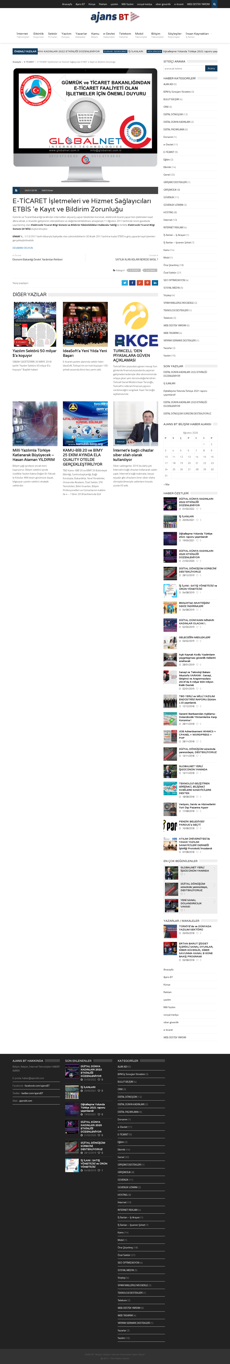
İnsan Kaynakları (197, 35)
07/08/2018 (188, 852)
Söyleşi (167, 295)
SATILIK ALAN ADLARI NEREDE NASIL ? (136, 259)
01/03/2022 (188, 509)
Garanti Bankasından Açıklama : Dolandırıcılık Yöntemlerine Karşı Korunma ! (198, 717)
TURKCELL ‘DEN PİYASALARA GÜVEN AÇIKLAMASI (131, 356)
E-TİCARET (29, 62)
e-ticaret (178, 4)
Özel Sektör (150, 270)
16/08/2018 (188, 828)
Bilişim (157, 35)
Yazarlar (81, 35)
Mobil (141, 35)
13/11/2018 (188, 756)
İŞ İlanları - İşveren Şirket (106, 51)
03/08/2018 (188, 960)
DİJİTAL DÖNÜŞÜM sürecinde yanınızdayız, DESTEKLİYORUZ (198, 750)
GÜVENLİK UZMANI (173, 205)
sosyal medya (144, 4)
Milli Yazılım (128, 4)
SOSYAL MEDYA (172, 287)
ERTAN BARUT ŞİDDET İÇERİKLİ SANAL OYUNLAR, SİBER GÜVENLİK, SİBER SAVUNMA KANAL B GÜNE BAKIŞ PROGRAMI (196, 950)
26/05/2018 (188, 933)
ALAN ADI (168, 84)
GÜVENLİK (169, 197)
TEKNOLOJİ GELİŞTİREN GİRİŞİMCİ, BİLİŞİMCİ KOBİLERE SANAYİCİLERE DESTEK (195, 788)
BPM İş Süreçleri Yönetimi (177, 92)
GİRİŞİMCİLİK (170, 189)
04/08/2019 (188, 592)
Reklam (103, 4)
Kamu (95, 35)
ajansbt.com (25, 1101)
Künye (92, 4)
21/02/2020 (188, 561)
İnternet (23, 35)
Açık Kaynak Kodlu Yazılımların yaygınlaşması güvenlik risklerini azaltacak (197, 658)
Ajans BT (80, 4)
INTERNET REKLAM (173, 227)
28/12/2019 (188, 575)
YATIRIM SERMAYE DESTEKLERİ (180, 340)
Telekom (125, 35)
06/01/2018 (31, 190)
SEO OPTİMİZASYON (174, 280)
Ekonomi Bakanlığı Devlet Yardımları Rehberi (38, 259)
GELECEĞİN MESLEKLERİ (194, 637)
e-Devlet (109, 35)
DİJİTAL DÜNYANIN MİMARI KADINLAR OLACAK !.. (196, 621)
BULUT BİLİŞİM (171, 99)
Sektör (52, 35)
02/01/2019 (188, 688)
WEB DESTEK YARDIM (198, 4)
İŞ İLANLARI (126, 51)
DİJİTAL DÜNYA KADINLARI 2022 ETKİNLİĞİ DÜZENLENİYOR (52, 51)
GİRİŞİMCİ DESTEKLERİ (175, 182)
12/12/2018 (188, 706)
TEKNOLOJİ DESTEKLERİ (176, 310)
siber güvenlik (163, 4)
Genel (167, 174)
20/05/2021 (188, 520)
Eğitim (167, 159)
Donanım (168, 137)
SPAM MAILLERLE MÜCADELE (179, 303)
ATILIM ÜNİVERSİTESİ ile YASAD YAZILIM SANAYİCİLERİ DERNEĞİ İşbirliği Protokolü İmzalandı (195, 843)
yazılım (114, 4)
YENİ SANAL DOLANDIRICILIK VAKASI (191, 903)
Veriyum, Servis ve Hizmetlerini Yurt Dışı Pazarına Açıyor (197, 806)
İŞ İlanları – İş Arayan (175, 235)
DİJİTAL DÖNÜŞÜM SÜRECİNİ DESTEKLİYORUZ (187, 413)
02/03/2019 (188, 627)
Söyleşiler (175, 35)
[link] (23, 248)
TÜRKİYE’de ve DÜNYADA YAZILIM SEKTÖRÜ (195, 928)
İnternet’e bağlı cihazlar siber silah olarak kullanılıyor (133, 455)
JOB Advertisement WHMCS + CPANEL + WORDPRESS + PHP (197, 734)
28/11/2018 (188, 724)
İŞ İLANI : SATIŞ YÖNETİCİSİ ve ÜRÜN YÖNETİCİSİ (198, 587)
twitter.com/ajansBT (32, 1093)
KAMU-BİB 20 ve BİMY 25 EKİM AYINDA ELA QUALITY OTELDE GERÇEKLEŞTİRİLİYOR (83, 457)
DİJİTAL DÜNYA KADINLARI (177, 122)
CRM (166, 107)
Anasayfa (67, 4)
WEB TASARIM (171, 333)
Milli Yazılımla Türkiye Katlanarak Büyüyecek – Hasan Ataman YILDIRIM (34, 455)
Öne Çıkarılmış (171, 265)
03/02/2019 (188, 641)
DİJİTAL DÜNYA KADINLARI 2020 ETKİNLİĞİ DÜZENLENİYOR (196, 554)
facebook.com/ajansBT (37, 1085)
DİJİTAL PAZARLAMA (174, 129)
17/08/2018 (188, 811)
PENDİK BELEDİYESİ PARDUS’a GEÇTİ (191, 823)
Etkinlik (38, 35)
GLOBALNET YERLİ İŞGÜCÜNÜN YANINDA (193, 768)
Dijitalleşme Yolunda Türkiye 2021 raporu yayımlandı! (185, 51)
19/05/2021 (188, 540)
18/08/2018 (188, 796)
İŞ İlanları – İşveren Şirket (177, 242)
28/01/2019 (188, 664)
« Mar (167, 484)
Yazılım (66, 35)
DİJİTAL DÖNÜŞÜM (145, 51)
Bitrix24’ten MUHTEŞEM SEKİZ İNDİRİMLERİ (194, 604)
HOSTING (168, 212)
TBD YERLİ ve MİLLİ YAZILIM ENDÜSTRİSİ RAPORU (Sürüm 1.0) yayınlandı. (197, 699)
